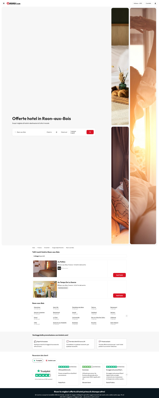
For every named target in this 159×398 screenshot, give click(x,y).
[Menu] (3, 3)
